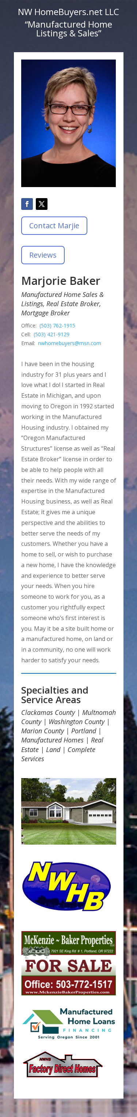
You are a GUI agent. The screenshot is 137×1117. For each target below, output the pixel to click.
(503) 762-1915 (57, 325)
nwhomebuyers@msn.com (69, 343)
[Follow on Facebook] (27, 204)
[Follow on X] (41, 204)
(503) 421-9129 (51, 334)
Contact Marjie (54, 225)
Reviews (43, 255)
